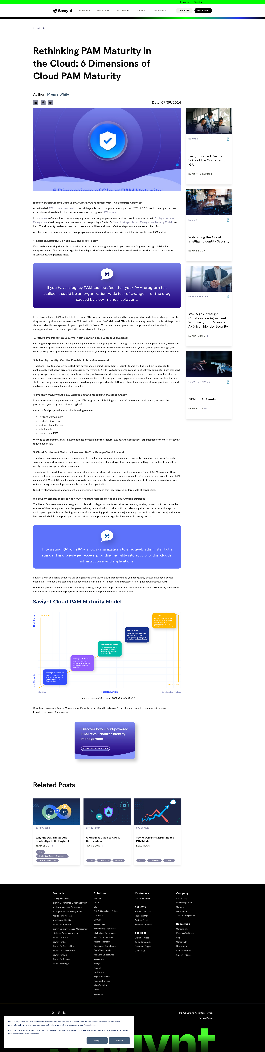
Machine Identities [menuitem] (102, 941)
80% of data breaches (60, 208)
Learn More (197, 335)
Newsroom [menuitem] (181, 911)
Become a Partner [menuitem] (143, 924)
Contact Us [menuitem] (140, 950)
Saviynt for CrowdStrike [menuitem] (63, 950)
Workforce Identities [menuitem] (103, 937)
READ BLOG (43, 845)
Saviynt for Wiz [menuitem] (59, 954)
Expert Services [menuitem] (142, 937)
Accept (97, 1040)
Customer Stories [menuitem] (143, 898)
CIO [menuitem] (95, 906)
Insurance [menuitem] (98, 993)
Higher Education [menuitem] (102, 976)
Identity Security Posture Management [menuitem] (70, 928)
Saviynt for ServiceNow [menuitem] (63, 946)
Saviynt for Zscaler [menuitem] (61, 959)
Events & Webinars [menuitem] (185, 933)
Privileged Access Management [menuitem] (67, 911)
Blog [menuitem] (178, 937)
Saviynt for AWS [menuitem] (60, 937)
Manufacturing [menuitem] (100, 985)
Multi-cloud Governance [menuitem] (105, 933)
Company (140, 10)
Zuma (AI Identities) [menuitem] (61, 898)
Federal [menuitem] (97, 968)
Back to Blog (41, 28)
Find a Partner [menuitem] (141, 915)
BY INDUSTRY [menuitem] (100, 959)
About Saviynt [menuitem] (182, 898)
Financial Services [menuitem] (102, 981)
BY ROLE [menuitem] (97, 898)
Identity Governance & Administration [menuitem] (69, 902)
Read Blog (196, 408)
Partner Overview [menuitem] (143, 911)
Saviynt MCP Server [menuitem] (61, 924)
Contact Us (184, 10)
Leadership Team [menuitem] (184, 902)
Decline (119, 1040)
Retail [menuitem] (96, 989)
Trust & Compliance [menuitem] (185, 915)
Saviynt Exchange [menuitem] (60, 963)
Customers (120, 10)
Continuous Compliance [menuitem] (105, 946)
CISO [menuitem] (96, 902)
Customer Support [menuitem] (143, 946)
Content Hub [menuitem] (182, 929)
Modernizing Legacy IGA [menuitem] (105, 928)
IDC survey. (110, 212)
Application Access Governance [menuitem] (67, 907)
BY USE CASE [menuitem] (99, 924)
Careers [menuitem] (180, 906)
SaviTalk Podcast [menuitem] (184, 954)
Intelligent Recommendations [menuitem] (65, 933)
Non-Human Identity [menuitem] (61, 920)
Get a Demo (203, 10)
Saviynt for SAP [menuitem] (59, 941)
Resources (158, 10)
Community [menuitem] (181, 941)
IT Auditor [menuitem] (98, 915)
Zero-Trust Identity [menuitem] (102, 950)
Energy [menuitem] (97, 963)
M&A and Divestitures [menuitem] (104, 954)
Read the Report (200, 173)
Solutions (101, 10)
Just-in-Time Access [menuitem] (62, 915)
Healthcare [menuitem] (99, 972)
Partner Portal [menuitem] (141, 920)
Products (83, 10)
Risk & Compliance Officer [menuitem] (106, 911)
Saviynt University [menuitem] (143, 942)
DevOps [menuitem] (97, 919)
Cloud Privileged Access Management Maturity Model (142, 222)
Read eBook (197, 250)
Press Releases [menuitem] (183, 950)
